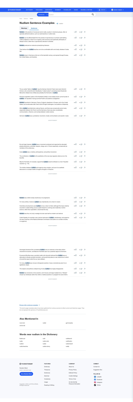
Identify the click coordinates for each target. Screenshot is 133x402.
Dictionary (47, 366)
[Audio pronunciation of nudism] (57, 23)
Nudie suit (22, 338)
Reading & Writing (49, 385)
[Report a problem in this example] (85, 32)
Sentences (41, 14)
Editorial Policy (73, 373)
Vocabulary (47, 379)
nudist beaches (24, 346)
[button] (102, 9)
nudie (21, 341)
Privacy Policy (73, 370)
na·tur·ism (22, 323)
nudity (67, 346)
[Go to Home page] (14, 10)
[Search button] (93, 14)
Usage (46, 382)
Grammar (46, 376)
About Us (71, 366)
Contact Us (96, 366)
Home (21, 18)
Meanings (24, 28)
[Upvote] (76, 32)
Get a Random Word (26, 374)
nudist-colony (46, 346)
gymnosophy (69, 323)
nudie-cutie (46, 341)
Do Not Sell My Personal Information (74, 383)
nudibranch (69, 338)
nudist (44, 323)
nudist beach (69, 344)
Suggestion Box (97, 370)
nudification (69, 341)
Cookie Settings (73, 376)
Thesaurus (47, 370)
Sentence (26, 18)
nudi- (44, 338)
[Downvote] (81, 32)
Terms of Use (72, 379)
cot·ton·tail (22, 325)
